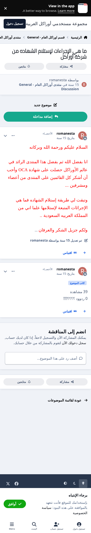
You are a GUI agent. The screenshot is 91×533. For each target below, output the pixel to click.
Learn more (81, 8)
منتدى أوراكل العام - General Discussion (49, 86)
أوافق (12, 504)
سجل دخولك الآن (74, 343)
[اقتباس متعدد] (84, 253)
